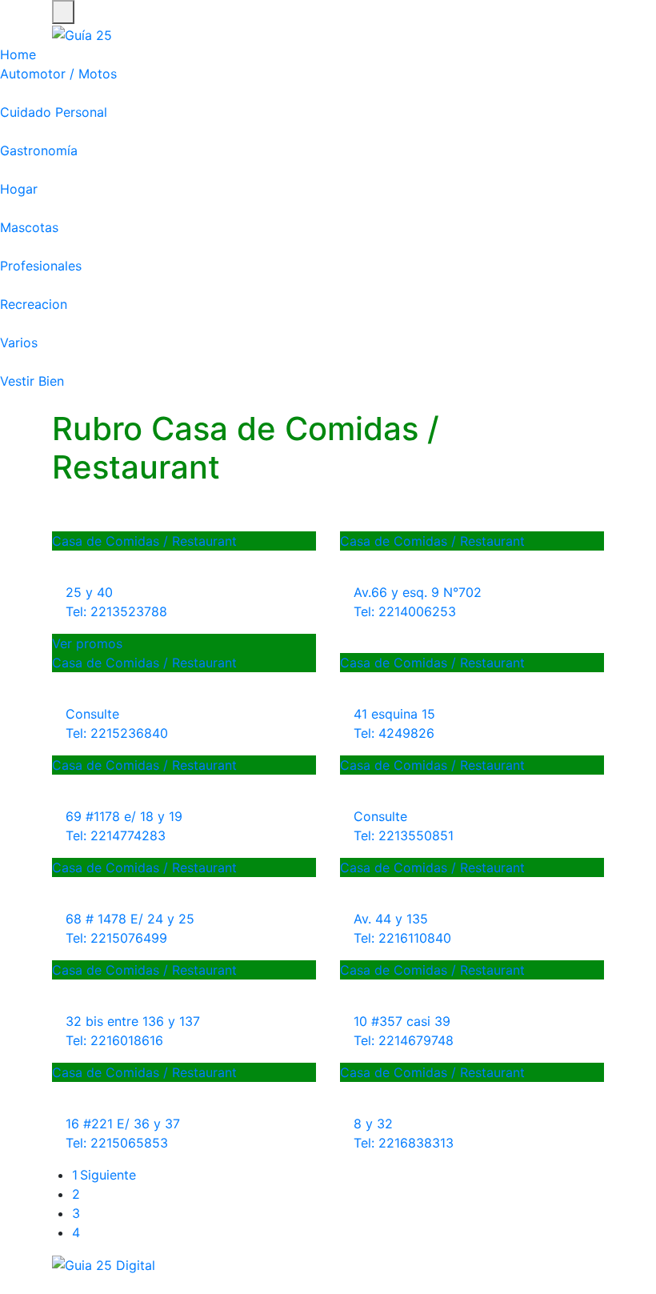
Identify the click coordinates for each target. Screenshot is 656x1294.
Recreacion (33, 304)
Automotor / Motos (58, 74)
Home (18, 54)
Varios (19, 343)
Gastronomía (39, 150)
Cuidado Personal (53, 112)
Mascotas (29, 227)
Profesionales (41, 266)
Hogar (19, 189)
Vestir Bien (32, 381)
